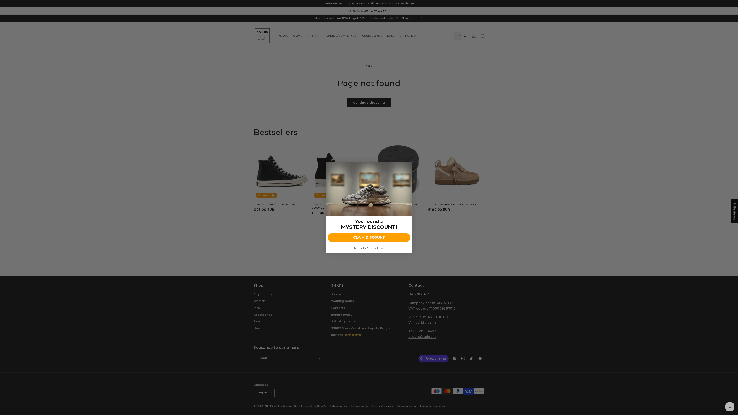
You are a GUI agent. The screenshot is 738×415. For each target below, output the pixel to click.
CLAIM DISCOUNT (369, 237)
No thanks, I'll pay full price (369, 248)
